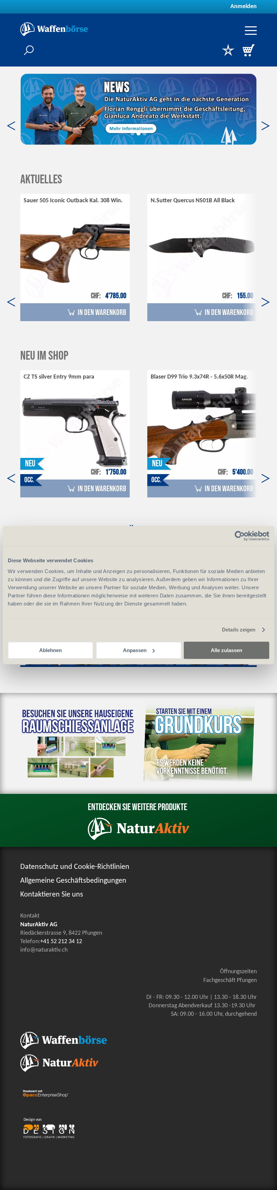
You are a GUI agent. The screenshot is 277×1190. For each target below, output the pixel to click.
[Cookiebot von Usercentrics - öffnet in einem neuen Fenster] (239, 536)
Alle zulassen (226, 650)
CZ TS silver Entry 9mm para (59, 377)
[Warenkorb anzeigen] (248, 51)
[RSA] (79, 780)
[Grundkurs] (197, 783)
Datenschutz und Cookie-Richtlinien (74, 867)
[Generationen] (138, 109)
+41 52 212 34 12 (61, 941)
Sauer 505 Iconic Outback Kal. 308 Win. (73, 201)
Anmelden (243, 6)
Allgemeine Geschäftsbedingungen (73, 881)
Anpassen (135, 650)
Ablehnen (50, 650)
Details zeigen (238, 629)
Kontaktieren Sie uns (51, 895)
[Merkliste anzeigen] (228, 51)
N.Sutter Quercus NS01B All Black (193, 201)
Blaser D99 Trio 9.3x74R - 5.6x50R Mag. (199, 377)
